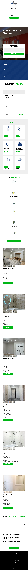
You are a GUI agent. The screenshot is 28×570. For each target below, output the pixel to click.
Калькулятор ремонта (14, 8)
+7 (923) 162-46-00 (14, 15)
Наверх (15, 557)
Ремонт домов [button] (6, 148)
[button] (14, 18)
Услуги (14, 9)
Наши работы (14, 11)
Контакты (14, 12)
